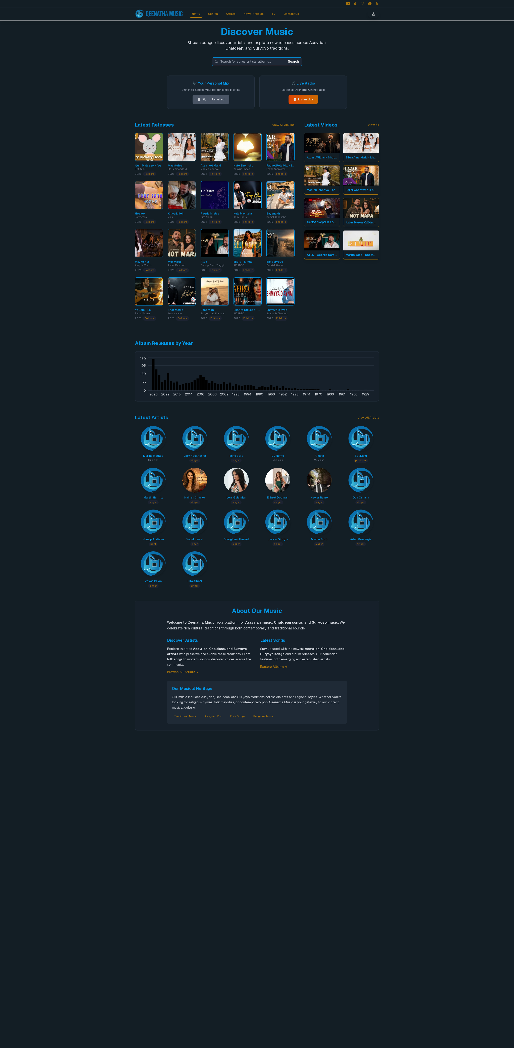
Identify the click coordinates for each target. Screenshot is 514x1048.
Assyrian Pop (213, 716)
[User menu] (373, 13)
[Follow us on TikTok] (355, 4)
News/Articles (254, 13)
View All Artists (368, 417)
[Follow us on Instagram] (363, 4)
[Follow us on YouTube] (348, 4)
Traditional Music (185, 716)
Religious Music (263, 716)
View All (373, 125)
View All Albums (283, 125)
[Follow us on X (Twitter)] (377, 4)
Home (196, 13)
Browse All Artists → (183, 672)
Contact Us (291, 13)
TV (274, 13)
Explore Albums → (274, 667)
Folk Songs (237, 716)
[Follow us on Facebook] (370, 4)
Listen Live (305, 99)
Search (213, 13)
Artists (231, 13)
